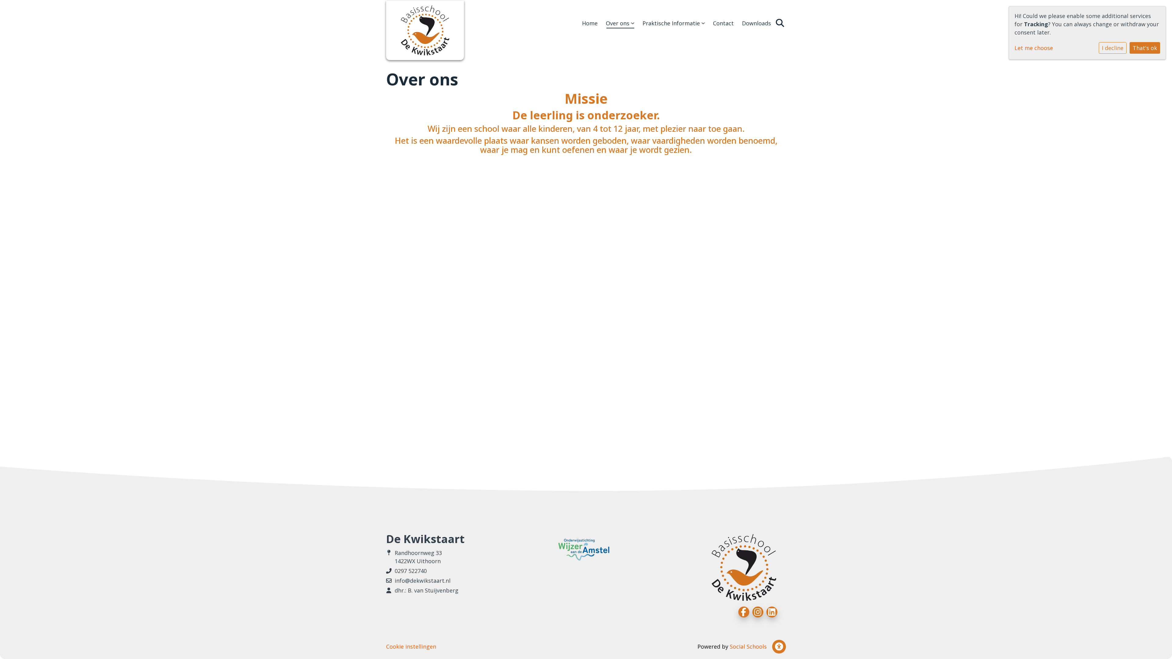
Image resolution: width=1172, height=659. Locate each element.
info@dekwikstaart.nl (422, 580)
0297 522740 (411, 570)
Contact (723, 23)
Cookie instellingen (411, 646)
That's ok (1145, 48)
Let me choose (1034, 48)
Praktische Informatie (671, 23)
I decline (1112, 48)
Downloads (756, 23)
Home (590, 23)
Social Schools (748, 646)
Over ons (618, 23)
